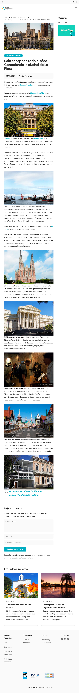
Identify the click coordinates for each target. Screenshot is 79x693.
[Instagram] (76, 2)
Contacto (8, 647)
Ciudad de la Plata (26, 85)
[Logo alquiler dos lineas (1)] (7, 8)
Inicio (6, 642)
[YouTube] (73, 2)
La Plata (7, 138)
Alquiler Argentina (25, 76)
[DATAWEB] (25, 675)
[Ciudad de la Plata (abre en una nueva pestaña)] (33, 85)
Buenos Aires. (38, 138)
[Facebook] (70, 2)
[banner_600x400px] (66, 30)
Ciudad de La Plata (38, 93)
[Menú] (76, 8)
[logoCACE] (49, 675)
